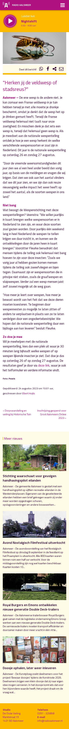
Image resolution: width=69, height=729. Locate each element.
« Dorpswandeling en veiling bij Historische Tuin (17, 412)
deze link (43, 365)
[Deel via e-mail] (61, 69)
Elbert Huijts (28, 393)
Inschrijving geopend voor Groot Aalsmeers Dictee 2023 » (51, 414)
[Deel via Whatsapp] (41, 69)
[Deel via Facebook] (48, 69)
